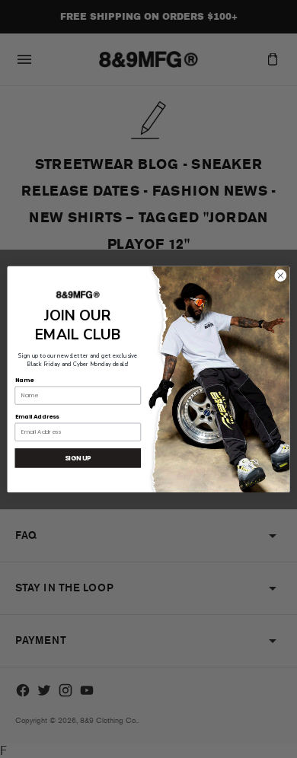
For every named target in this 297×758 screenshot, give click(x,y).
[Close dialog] (280, 275)
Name (24, 379)
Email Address (37, 416)
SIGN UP (78, 457)
